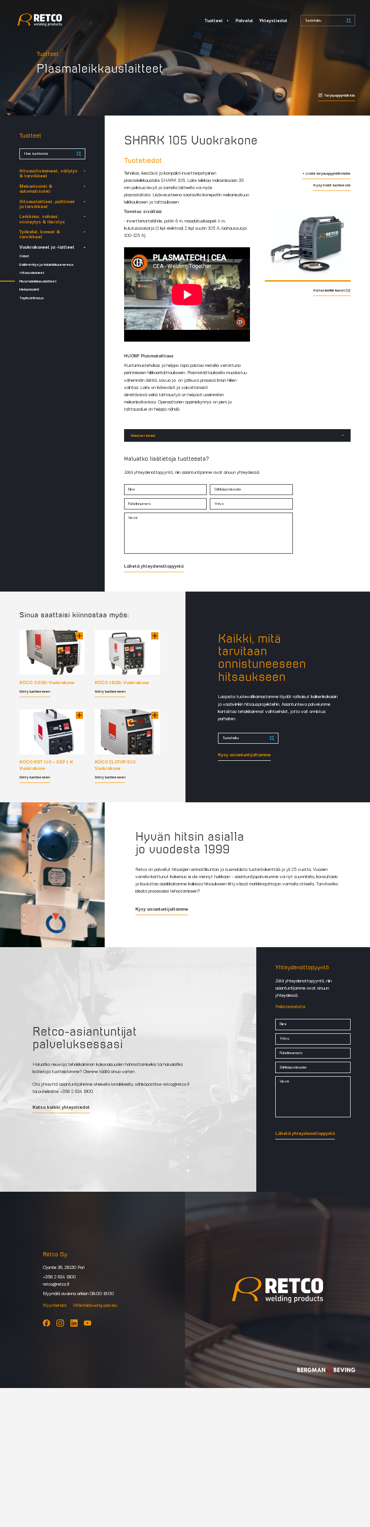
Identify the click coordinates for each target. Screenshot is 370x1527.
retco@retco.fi (176, 1083)
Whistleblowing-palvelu (95, 1305)
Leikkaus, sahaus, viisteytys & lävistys (42, 218)
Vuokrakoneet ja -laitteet (46, 246)
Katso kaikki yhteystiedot (61, 1107)
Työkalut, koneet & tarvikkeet (39, 234)
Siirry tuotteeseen (34, 691)
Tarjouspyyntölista (339, 95)
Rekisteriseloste (290, 1006)
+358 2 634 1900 (76, 1091)
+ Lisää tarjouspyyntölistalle (326, 173)
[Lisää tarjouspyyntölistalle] (79, 635)
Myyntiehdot (55, 1305)
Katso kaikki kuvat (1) (332, 290)
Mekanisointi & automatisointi (35, 188)
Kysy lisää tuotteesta (332, 185)
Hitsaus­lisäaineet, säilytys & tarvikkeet (48, 173)
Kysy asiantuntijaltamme (244, 755)
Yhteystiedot (273, 20)
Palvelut (244, 20)
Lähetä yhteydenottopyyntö (154, 566)
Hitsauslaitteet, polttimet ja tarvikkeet (47, 203)
